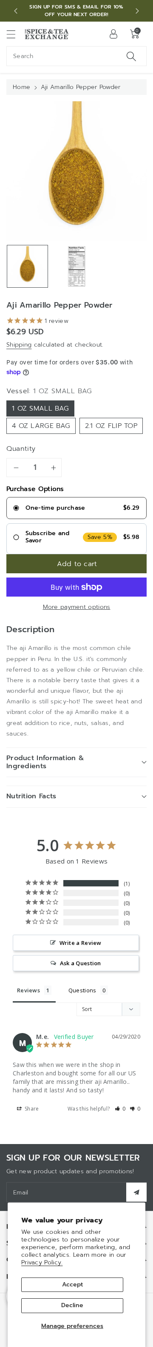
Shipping (18, 344)
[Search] (131, 56)
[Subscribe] (136, 1192)
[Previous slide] (15, 11)
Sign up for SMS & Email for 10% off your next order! (76, 10)
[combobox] (76, 56)
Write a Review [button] (81, 943)
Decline (72, 1305)
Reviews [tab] (28, 990)
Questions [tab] (82, 990)
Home (21, 87)
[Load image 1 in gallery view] (27, 266)
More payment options (76, 607)
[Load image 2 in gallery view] (76, 266)
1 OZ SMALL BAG (40, 408)
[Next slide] (137, 11)
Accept (72, 1284)
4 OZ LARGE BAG (41, 426)
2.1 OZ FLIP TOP (111, 426)
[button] (14, 34)
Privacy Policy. (42, 1262)
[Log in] (113, 34)
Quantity (21, 449)
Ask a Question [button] (80, 963)
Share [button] (31, 1108)
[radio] (76, 508)
